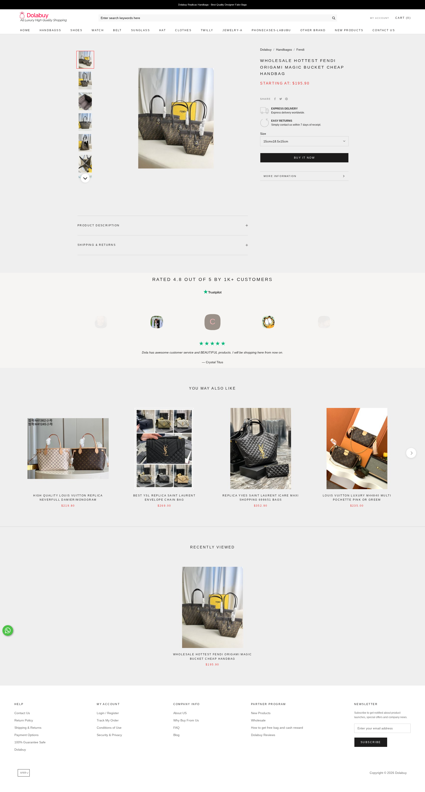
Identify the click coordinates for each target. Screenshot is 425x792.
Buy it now (304, 157)
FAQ (176, 727)
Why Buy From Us (186, 720)
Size (263, 133)
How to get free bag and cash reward (277, 727)
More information (280, 176)
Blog (176, 735)
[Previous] (85, 45)
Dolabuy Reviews (263, 735)
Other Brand (313, 30)
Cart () (403, 17)
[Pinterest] (286, 99)
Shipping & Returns (96, 244)
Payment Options (26, 735)
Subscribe (371, 742)
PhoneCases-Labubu (271, 30)
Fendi (300, 49)
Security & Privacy (109, 735)
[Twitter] (280, 99)
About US (180, 713)
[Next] (85, 178)
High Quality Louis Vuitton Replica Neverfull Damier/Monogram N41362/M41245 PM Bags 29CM (68, 500)
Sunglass (140, 30)
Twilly (207, 30)
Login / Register (108, 713)
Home (25, 30)
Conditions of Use (109, 727)
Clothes (183, 30)
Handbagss (50, 30)
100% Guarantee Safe (30, 742)
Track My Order (108, 720)
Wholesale (258, 720)
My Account (379, 18)
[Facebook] (275, 99)
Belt (117, 30)
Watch (98, 30)
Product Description (98, 225)
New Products (349, 30)
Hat (162, 30)
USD (23, 772)
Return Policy (23, 720)
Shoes (76, 30)
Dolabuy (266, 49)
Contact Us (384, 30)
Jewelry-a (232, 30)
